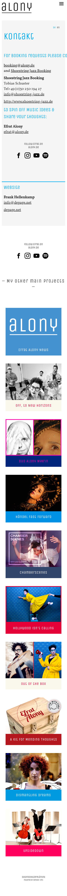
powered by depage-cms (33, 880)
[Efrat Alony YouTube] (38, 155)
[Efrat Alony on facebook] (20, 155)
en (58, 27)
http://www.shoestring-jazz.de (28, 101)
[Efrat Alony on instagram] (29, 155)
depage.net (12, 210)
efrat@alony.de (16, 132)
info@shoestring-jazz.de (24, 94)
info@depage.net (17, 202)
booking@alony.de (19, 65)
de (54, 27)
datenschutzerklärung (33, 877)
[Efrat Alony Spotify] (46, 155)
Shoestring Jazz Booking (31, 71)
